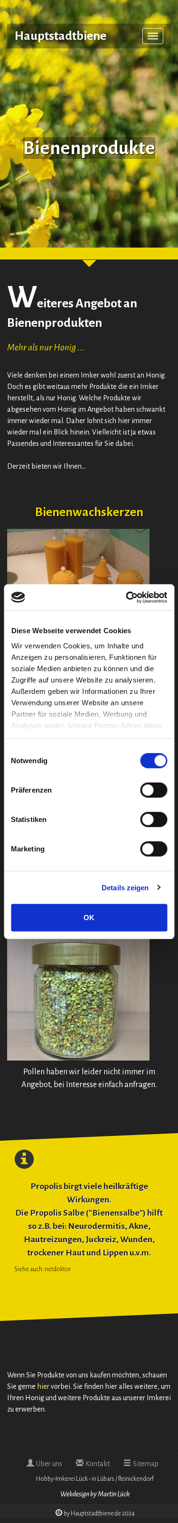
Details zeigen (125, 887)
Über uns (49, 1464)
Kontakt (97, 1464)
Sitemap (146, 1464)
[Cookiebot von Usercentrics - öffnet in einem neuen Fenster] (126, 597)
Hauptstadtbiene (60, 36)
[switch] (153, 790)
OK (89, 918)
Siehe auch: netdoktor (42, 1269)
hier (43, 1386)
